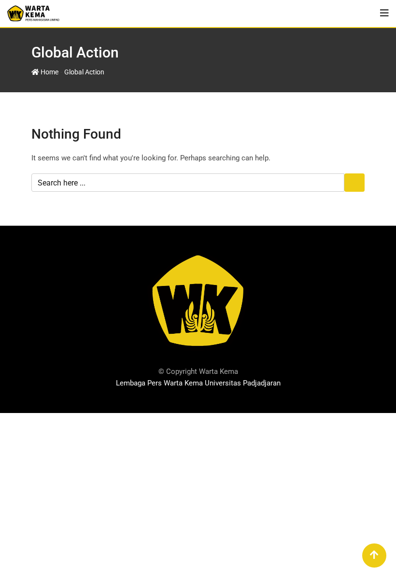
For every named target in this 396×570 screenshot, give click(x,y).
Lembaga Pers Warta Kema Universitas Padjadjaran (198, 383)
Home (48, 72)
